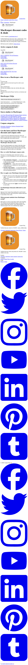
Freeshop (10, 120)
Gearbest (20, 120)
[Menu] (1, 21)
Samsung (17, 115)
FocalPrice (25, 120)
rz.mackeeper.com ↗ (13, 36)
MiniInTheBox (4, 120)
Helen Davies (17, 44)
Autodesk (3, 119)
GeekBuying (15, 120)
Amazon (7, 119)
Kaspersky (14, 116)
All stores (3, 230)
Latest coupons (13, 256)
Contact (5, 259)
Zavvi (6, 116)
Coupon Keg (22, 18)
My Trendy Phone (22, 117)
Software (14, 126)
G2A (9, 116)
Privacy (20, 230)
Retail (22, 126)
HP (11, 116)
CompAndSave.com (5, 117)
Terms (24, 230)
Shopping (18, 126)
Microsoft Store (9, 115)
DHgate (11, 119)
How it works (11, 259)
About (16, 19)
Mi (13, 115)
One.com (15, 117)
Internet (8, 127)
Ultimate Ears (16, 119)
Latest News (11, 19)
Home (2, 19)
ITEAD (19, 116)
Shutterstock (22, 119)
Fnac (4, 115)
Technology (8, 126)
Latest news (13, 230)
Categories (6, 19)
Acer (2, 115)
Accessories (3, 127)
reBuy (11, 117)
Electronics (6, 22)
